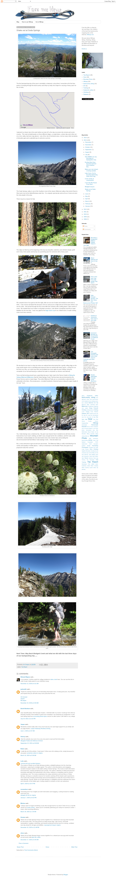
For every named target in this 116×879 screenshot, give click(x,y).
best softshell (85, 402)
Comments (87, 229)
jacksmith (24, 689)
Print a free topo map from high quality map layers (94, 279)
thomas (23, 817)
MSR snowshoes (93, 438)
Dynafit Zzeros (93, 413)
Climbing (85, 92)
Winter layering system (87, 467)
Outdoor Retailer (86, 445)
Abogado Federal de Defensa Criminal (32, 740)
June (86, 194)
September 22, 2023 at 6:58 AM (30, 743)
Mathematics (84, 431)
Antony (23, 736)
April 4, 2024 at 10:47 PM (28, 783)
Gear (84, 77)
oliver (22, 833)
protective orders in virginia (35, 753)
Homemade (84, 424)
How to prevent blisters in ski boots (90, 428)
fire (97, 413)
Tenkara (83, 459)
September (88, 149)
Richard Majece (25, 677)
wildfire (92, 464)
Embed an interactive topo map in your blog (94, 318)
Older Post (74, 847)
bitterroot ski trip (93, 402)
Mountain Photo (87, 79)
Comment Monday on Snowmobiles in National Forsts (94, 336)
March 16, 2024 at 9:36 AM (28, 755)
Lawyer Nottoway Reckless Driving (40, 728)
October (87, 147)
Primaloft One (92, 447)
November (88, 144)
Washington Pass (86, 464)
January (87, 206)
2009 (85, 216)
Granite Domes (93, 421)
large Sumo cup (50, 310)
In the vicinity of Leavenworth (89, 179)
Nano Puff (95, 440)
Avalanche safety (88, 90)
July (86, 154)
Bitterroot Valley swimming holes (90, 404)
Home (47, 847)
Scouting (93, 450)
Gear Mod (95, 419)
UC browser (24, 697)
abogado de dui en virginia (28, 795)
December (88, 142)
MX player (23, 700)
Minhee (23, 803)
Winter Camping (94, 465)
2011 (85, 211)
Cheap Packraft (93, 408)
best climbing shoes (93, 401)
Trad (97, 459)
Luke (22, 761)
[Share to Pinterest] (47, 665)
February (88, 203)
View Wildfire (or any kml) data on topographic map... (91, 158)
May (86, 196)
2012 (85, 209)
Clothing (96, 410)
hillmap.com (90, 34)
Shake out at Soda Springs (90, 189)
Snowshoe (86, 456)
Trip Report (24, 667)
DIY (84, 85)
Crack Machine (94, 411)
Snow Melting (92, 454)
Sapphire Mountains (86, 450)
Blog (18, 22)
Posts (85, 226)
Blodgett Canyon (89, 186)
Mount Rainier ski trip (93, 431)
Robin (22, 748)
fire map (88, 415)
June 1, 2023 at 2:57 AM (28, 731)
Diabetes (85, 94)
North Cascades (93, 443)
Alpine (83, 395)
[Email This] (40, 665)
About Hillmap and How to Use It (94, 260)
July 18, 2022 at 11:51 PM (28, 718)
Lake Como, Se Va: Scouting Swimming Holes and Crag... (91, 174)
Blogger (66, 874)
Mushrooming (85, 440)
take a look (54, 679)
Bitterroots (85, 406)
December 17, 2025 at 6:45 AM (30, 839)
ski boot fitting (91, 452)
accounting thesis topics (40, 716)
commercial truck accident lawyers (30, 763)
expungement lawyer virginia (52, 825)
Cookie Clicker (31, 807)
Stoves (86, 458)
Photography (85, 447)
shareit (22, 698)
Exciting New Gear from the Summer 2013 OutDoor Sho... (90, 164)
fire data (84, 415)
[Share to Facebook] (45, 665)
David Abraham (25, 708)
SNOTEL (86, 454)
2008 (85, 219)
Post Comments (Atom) (31, 850)
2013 (85, 140)
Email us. (84, 48)
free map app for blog (89, 417)
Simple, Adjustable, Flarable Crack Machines (94, 378)
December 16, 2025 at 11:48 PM (30, 827)
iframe (83, 430)
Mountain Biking (85, 433)
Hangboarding (85, 423)
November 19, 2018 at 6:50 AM (30, 703)
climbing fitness (90, 410)
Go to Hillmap (39, 22)
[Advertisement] (51, 864)
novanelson (24, 789)
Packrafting (95, 445)
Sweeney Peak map (93, 458)
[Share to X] (43, 665)
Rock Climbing (94, 449)
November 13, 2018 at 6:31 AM (30, 683)
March (87, 201)
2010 (85, 214)
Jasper (23, 724)
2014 (85, 137)
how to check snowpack (92, 426)
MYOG (90, 440)
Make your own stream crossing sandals (91, 169)
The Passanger (90, 459)
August (87, 152)
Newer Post (20, 847)
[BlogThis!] (42, 665)
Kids (97, 430)
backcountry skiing (88, 83)
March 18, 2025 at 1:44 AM (28, 811)
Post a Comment (23, 843)
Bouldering (90, 406)
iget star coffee (36, 837)
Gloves (83, 421)
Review (87, 449)
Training (85, 88)
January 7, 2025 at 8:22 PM (28, 797)
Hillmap (85, 81)
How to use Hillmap (27, 22)
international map (90, 430)
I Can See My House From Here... (91, 183)
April (86, 198)
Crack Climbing (85, 411)
